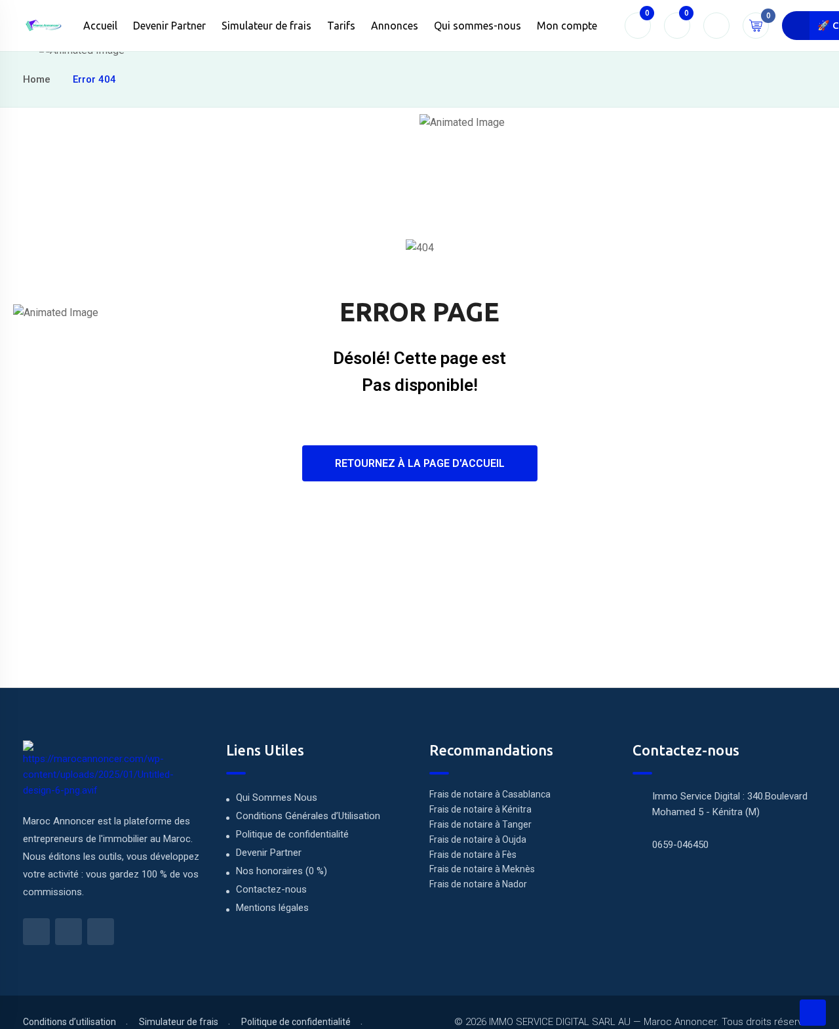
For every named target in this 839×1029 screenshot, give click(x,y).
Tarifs (341, 25)
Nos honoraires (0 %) (281, 871)
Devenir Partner (169, 25)
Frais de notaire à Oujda (477, 839)
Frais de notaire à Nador (478, 884)
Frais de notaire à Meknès (482, 869)
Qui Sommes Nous (276, 797)
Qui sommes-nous (477, 25)
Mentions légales (272, 908)
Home (36, 79)
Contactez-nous (271, 889)
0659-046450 (680, 845)
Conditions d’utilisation (69, 1022)
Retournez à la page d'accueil (420, 463)
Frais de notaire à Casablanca (490, 794)
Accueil (100, 25)
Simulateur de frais (266, 25)
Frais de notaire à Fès (473, 854)
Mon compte (567, 25)
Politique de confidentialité (292, 834)
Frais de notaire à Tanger (480, 824)
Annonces (394, 25)
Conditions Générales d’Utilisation (308, 816)
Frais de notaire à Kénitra (480, 809)
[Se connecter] (716, 25)
